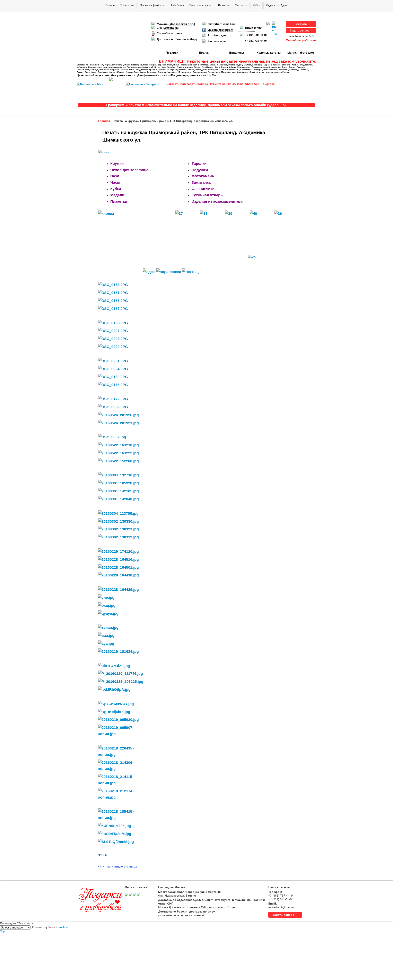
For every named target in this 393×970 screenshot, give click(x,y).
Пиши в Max (253, 27)
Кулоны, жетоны (269, 52)
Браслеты (236, 52)
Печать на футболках (153, 5)
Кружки (117, 164)
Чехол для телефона (129, 170)
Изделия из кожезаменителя (218, 201)
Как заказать (217, 41)
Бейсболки (177, 5)
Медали (270, 5)
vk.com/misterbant (220, 29)
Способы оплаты (169, 33)
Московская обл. (181, 24)
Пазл (114, 176)
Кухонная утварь (207, 195)
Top (2, 931)
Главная (110, 5)
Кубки (256, 5)
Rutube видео (218, 35)
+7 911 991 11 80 (256, 35)
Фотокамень (203, 176)
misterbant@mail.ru (221, 24)
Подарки (172, 52)
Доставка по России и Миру (177, 39)
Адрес (284, 5)
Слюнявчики (203, 189)
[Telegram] (274, 28)
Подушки (200, 170)
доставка (171, 27)
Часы (115, 182)
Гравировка (127, 5)
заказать (301, 24)
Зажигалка (201, 182)
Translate (62, 927)
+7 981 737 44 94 (256, 40)
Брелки (204, 52)
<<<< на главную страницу (117, 866)
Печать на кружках (201, 5)
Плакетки (224, 5)
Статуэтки (241, 5)
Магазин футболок (300, 52)
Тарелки (199, 164)
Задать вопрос (299, 30)
